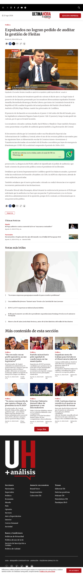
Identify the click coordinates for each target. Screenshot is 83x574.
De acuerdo (74, 570)
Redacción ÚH (49, 377)
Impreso (10, 213)
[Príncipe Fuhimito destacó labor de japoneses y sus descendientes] (41, 389)
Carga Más (41, 429)
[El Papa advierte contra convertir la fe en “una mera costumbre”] (73, 226)
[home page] (41, 15)
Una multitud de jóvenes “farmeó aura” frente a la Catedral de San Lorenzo (35, 301)
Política (7, 25)
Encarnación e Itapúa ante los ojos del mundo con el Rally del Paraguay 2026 (33, 237)
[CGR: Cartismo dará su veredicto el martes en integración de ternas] (66, 389)
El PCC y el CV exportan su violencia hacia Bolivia (26, 308)
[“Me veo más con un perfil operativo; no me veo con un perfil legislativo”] (16, 343)
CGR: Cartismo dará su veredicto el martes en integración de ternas (65, 403)
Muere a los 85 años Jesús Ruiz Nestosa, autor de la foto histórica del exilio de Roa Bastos (40, 321)
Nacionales (9, 235)
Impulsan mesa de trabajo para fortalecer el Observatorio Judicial (66, 357)
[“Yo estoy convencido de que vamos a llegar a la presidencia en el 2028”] (16, 389)
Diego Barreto (22, 421)
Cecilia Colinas (22, 377)
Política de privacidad (47, 571)
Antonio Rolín (26, 239)
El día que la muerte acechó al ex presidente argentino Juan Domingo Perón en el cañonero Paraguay (41, 314)
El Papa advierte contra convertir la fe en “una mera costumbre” (28, 226)
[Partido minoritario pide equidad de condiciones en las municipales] (41, 343)
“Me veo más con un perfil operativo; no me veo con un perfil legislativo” (15, 358)
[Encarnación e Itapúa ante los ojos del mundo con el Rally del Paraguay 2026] (73, 236)
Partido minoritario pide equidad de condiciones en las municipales (39, 358)
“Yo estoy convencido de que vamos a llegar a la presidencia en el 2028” (16, 403)
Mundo (7, 224)
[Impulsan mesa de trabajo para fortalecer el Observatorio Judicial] (66, 343)
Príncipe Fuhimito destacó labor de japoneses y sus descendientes (38, 404)
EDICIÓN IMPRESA (70, 16)
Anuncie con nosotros (39, 485)
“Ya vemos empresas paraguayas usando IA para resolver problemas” (34, 295)
